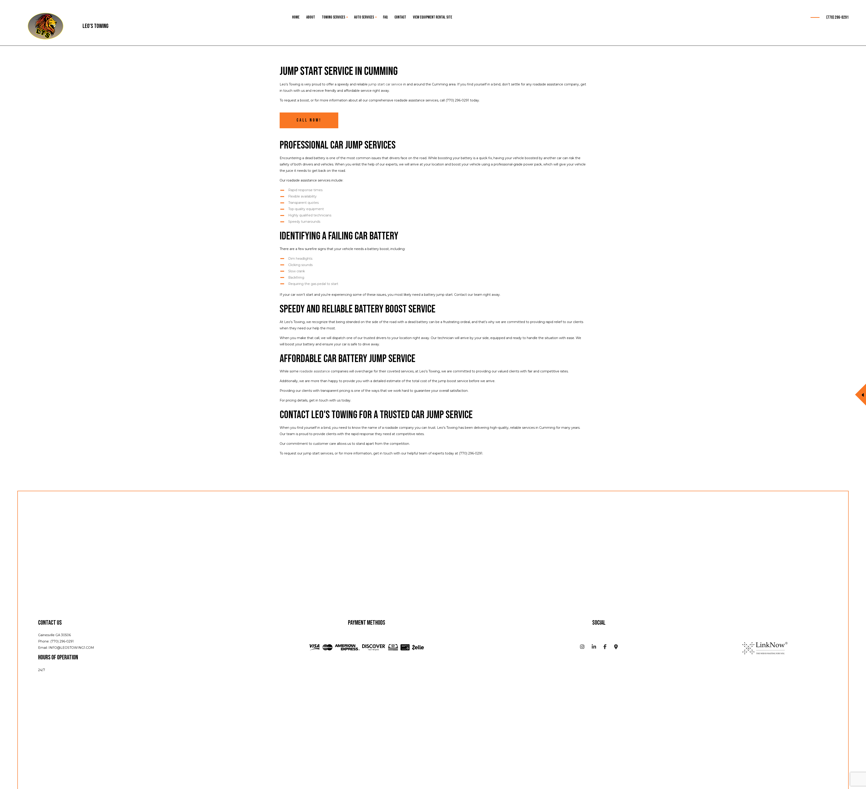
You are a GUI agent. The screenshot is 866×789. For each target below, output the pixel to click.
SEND (821, 426)
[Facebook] (605, 647)
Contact (400, 17)
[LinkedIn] (593, 647)
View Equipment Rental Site (432, 17)
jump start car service (385, 84)
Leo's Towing (95, 26)
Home (295, 17)
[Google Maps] (616, 647)
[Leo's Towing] (45, 26)
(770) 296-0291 (837, 17)
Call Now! (309, 120)
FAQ (385, 17)
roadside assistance (314, 371)
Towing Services (333, 17)
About (310, 17)
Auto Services (364, 17)
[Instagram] (582, 647)
